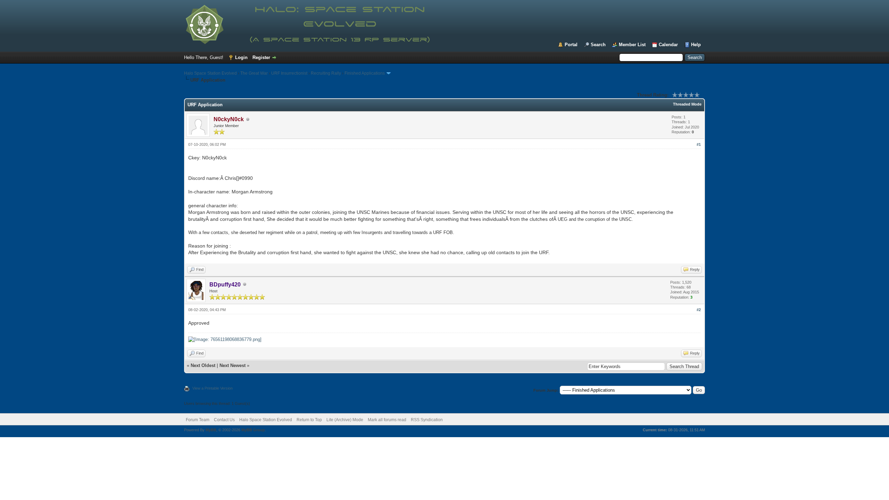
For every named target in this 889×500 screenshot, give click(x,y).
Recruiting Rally (326, 73)
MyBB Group (253, 430)
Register (261, 57)
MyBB (211, 430)
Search (598, 44)
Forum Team (197, 419)
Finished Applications (364, 73)
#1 (699, 144)
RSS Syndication (427, 419)
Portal (571, 44)
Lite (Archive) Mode (344, 419)
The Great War (254, 73)
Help (696, 44)
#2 (699, 310)
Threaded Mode (687, 104)
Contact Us (224, 419)
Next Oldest (203, 365)
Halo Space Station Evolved (210, 73)
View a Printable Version (212, 388)
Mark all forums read (387, 419)
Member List (632, 44)
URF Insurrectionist (289, 73)
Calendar (668, 44)
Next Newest (232, 365)
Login (241, 57)
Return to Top (309, 419)
